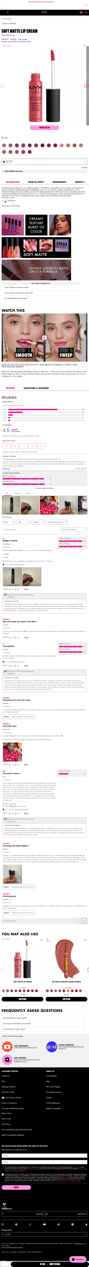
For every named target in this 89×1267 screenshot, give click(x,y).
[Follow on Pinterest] (59, 1224)
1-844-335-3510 (81, 1214)
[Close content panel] (86, 5)
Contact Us (6, 1076)
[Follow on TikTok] (72, 1224)
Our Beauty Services (53, 1092)
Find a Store (39, 1214)
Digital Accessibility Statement (13, 1135)
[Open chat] (77, 1259)
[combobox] (44, 19)
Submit (16, 1188)
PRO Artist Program (53, 1087)
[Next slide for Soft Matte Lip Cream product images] (86, 86)
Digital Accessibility (53, 1108)
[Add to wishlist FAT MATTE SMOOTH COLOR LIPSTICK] (85, 940)
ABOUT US (50, 1071)
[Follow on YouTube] (44, 1224)
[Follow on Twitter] (30, 1224)
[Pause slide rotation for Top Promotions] (42, 7)
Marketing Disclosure (33, 1169)
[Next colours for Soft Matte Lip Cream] (41, 991)
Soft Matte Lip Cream (22, 982)
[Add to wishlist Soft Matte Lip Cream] (84, 46)
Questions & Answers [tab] (36, 388)
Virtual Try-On (49, 128)
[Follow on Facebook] (16, 1224)
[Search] (3, 13)
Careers (49, 1097)
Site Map (13, 1252)
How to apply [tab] (36, 182)
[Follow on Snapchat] (86, 1224)
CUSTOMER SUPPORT (10, 1071)
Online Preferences (53, 1103)
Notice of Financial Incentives (15, 1170)
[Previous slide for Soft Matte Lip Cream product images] (3, 86)
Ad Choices (6, 1124)
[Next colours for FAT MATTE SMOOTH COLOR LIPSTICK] (85, 991)
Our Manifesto (51, 1076)
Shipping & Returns (9, 1087)
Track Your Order (8, 1092)
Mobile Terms (64, 1177)
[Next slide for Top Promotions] (85, 5)
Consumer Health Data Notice (13, 1108)
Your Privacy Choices (13, 1097)
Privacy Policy (7, 1113)
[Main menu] (86, 12)
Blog (47, 1081)
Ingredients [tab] (59, 182)
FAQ (3, 1081)
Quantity (3, 1262)
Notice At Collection (9, 1103)
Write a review (22, 39)
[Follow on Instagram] (3, 1224)
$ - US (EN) (6, 1234)
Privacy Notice (83, 1169)
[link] (81, 13)
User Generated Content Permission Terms (17, 1129)
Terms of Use (6, 1119)
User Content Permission (34, 1252)
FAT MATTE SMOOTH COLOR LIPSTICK (66, 982)
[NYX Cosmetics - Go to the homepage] (44, 12)
